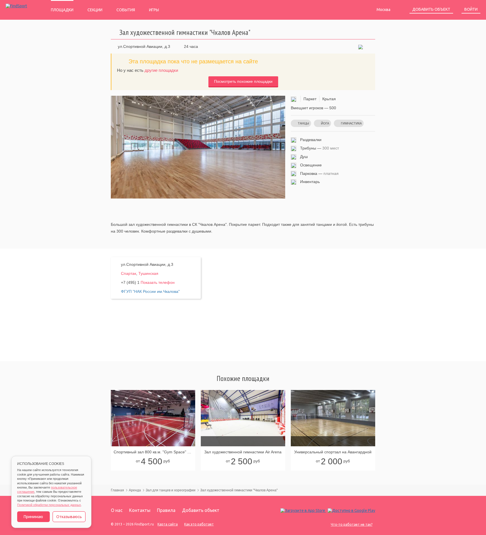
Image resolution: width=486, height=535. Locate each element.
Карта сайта (168, 524)
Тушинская (148, 273)
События (125, 10)
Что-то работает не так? (351, 524)
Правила (166, 510)
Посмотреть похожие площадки (243, 81)
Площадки (62, 10)
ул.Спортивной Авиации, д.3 (144, 46)
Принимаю (33, 516)
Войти (471, 9)
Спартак (128, 273)
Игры (154, 10)
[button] (360, 46)
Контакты (139, 510)
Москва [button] (384, 9)
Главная (117, 490)
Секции (94, 10)
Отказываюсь (69, 516)
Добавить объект (431, 9)
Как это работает (199, 524)
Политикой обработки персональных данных (49, 505)
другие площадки (161, 70)
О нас (117, 510)
